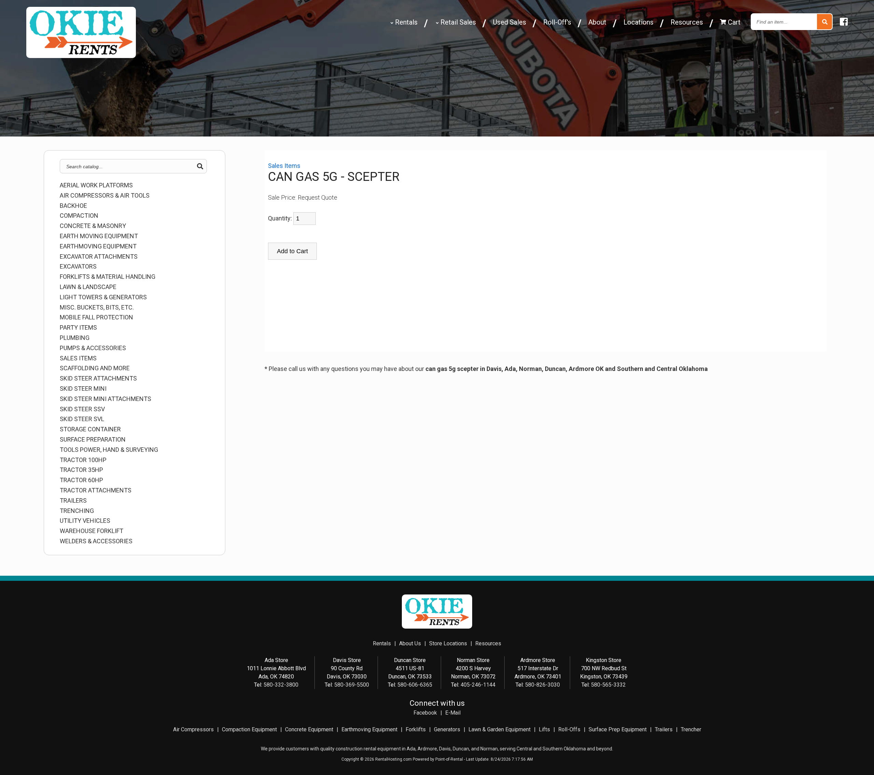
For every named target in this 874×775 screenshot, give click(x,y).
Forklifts (416, 729)
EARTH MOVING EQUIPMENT (99, 236)
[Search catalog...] (200, 166)
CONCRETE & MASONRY (93, 226)
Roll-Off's (557, 22)
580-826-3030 (542, 684)
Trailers (664, 729)
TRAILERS (73, 500)
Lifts (544, 729)
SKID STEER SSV (82, 409)
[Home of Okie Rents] (437, 626)
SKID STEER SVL (82, 419)
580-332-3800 (281, 684)
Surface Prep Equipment (618, 729)
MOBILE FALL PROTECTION (96, 317)
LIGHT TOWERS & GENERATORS (103, 297)
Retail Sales (457, 22)
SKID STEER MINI (83, 388)
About (597, 22)
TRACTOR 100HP (83, 460)
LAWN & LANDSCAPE (88, 287)
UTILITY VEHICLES (85, 520)
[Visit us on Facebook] (844, 22)
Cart (733, 22)
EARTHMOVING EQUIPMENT (98, 246)
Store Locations (448, 643)
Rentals (405, 22)
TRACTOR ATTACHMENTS (95, 490)
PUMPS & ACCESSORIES (93, 348)
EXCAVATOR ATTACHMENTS (99, 256)
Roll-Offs (569, 729)
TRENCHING (77, 510)
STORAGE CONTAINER (90, 429)
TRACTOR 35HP (81, 470)
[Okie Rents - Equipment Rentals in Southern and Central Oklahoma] (81, 56)
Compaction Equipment (249, 729)
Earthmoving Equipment (369, 729)
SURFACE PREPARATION (93, 439)
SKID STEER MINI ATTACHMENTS (105, 399)
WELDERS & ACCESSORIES (96, 541)
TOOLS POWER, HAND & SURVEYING (109, 449)
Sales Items (78, 358)
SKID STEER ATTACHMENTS (98, 378)
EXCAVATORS (78, 266)
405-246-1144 (478, 684)
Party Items (78, 327)
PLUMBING (74, 337)
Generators (447, 729)
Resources (687, 22)
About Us (410, 643)
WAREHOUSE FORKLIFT (91, 531)
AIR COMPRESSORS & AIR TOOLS (105, 195)
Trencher (691, 729)
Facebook (425, 712)
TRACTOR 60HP (81, 480)
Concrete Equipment (309, 729)
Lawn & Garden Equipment (499, 729)
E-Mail (453, 712)
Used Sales (509, 22)
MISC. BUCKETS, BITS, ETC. (97, 307)
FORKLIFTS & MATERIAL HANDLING (107, 276)
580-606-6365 (414, 684)
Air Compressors (193, 729)
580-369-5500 (351, 684)
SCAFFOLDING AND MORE (95, 368)
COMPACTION (79, 215)
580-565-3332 (608, 684)
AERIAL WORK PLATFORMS (96, 185)
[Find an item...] (824, 22)
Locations (638, 22)
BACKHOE (73, 205)
